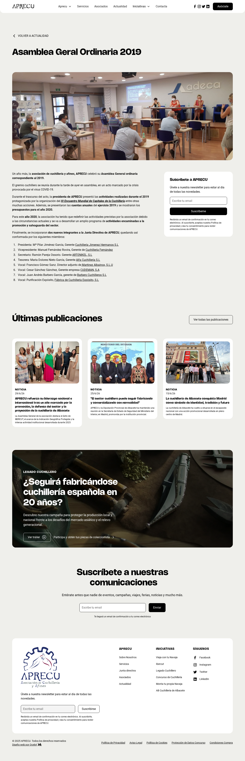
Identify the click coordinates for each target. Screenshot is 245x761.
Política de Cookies (157, 742)
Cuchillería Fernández (99, 250)
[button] (64, 6)
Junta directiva (127, 670)
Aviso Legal (135, 742)
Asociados (101, 6)
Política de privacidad (47, 720)
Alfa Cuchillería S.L (88, 260)
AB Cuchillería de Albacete (170, 690)
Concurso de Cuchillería (169, 677)
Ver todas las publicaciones (211, 319)
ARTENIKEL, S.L (82, 255)
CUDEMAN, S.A (89, 270)
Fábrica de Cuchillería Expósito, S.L (77, 280)
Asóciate (222, 6)
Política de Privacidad (113, 742)
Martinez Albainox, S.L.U (97, 265)
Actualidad (120, 6)
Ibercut (160, 664)
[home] (28, 6)
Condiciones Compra (221, 742)
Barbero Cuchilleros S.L (92, 275)
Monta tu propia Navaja (169, 683)
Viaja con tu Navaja (167, 657)
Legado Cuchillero (166, 670)
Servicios (83, 6)
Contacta (161, 6)
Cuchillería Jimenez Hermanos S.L (97, 244)
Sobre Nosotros (127, 657)
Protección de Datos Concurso (188, 742)
